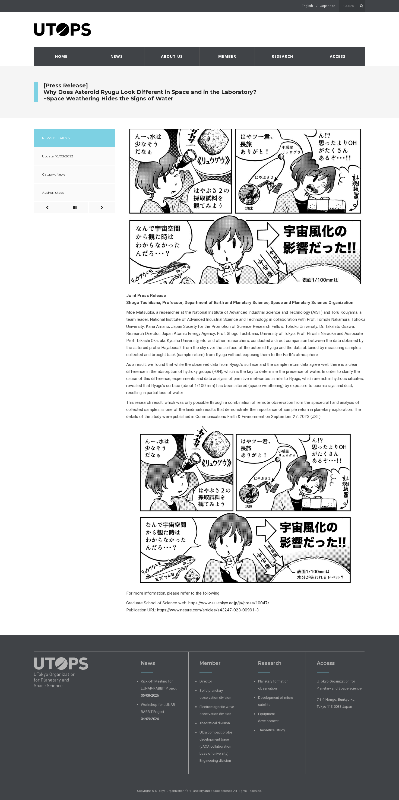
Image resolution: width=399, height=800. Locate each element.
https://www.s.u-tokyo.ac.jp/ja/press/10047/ (228, 603)
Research (282, 56)
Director (205, 681)
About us (172, 56)
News (116, 56)
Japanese (327, 6)
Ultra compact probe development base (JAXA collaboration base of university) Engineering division (215, 746)
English (307, 6)
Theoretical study (271, 730)
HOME (61, 56)
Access (338, 56)
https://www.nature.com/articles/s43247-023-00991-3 (208, 610)
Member (227, 56)
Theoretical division (214, 723)
